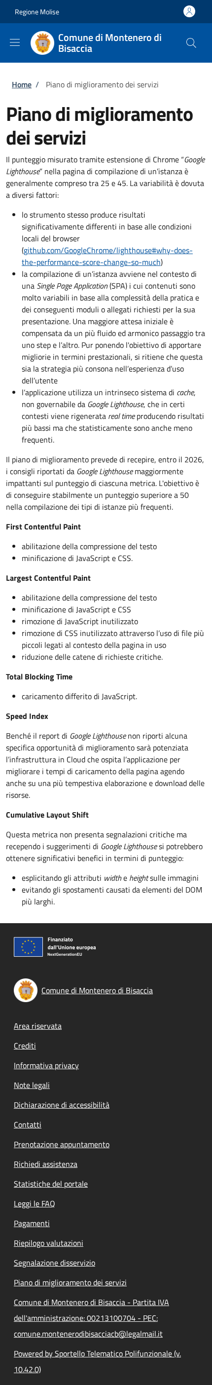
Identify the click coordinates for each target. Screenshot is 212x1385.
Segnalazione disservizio (54, 1263)
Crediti (25, 1045)
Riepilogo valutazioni (48, 1243)
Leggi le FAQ (34, 1203)
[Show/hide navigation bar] (15, 42)
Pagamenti (32, 1223)
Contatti (27, 1124)
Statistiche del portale (51, 1184)
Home (22, 84)
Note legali (32, 1085)
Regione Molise (37, 11)
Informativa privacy (46, 1065)
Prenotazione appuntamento (61, 1144)
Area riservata (38, 1026)
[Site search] (191, 43)
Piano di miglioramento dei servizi (70, 1282)
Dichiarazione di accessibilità (61, 1105)
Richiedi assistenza (45, 1164)
